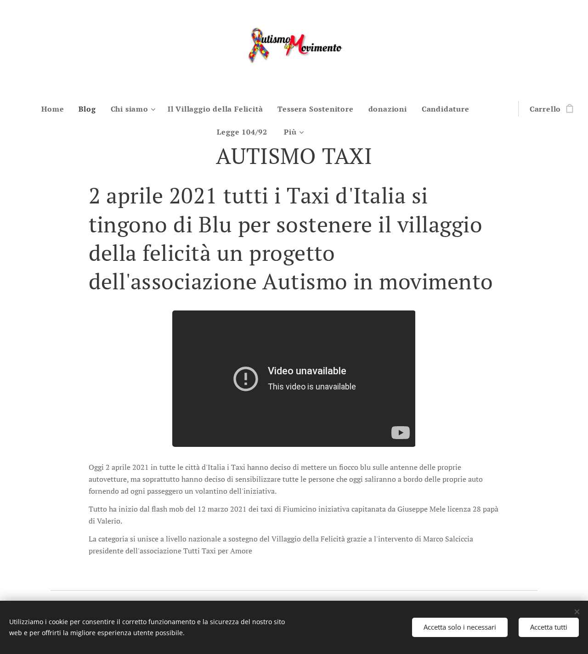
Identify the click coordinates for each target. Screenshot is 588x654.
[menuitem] (56, 108)
